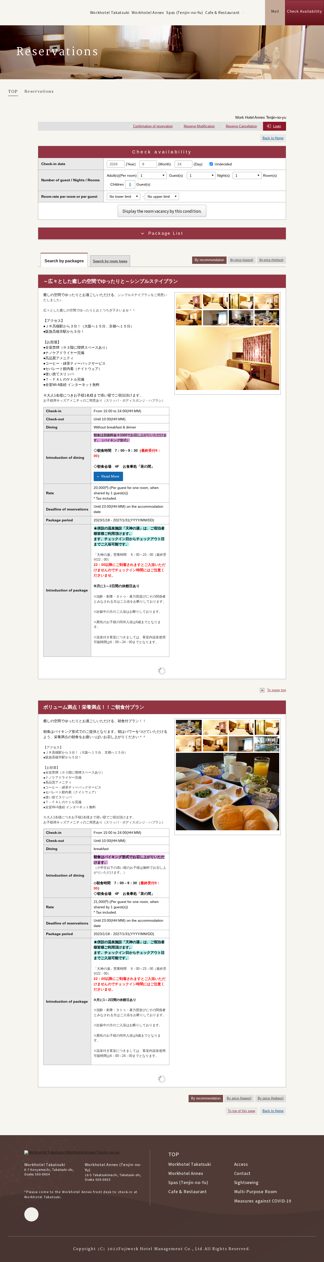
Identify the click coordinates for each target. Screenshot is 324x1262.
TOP (173, 1154)
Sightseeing (246, 1182)
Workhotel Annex (148, 12)
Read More (110, 476)
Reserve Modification (199, 126)
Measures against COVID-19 (262, 1201)
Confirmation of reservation (153, 126)
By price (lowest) (241, 260)
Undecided (223, 164)
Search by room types (110, 261)
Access (241, 1164)
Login (277, 126)
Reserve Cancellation (241, 126)
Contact (242, 1173)
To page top (276, 690)
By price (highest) (271, 260)
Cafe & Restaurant (222, 12)
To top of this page (241, 1111)
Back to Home (273, 138)
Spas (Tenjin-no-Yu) (184, 12)
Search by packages (64, 261)
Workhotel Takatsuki (109, 12)
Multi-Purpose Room (255, 1191)
